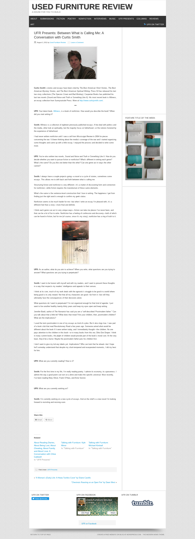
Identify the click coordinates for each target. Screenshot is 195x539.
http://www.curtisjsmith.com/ (91, 100)
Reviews (153, 19)
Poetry (72, 19)
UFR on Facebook (86, 495)
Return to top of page (40, 534)
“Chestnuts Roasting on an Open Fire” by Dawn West (93, 482)
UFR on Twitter (155, 24)
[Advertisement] (144, 70)
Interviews (99, 19)
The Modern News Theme (153, 534)
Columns (141, 19)
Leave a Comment (77, 42)
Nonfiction (85, 19)
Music (112, 19)
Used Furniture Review (82, 6)
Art (32, 24)
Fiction (61, 19)
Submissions (47, 19)
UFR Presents (126, 19)
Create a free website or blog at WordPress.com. (119, 534)
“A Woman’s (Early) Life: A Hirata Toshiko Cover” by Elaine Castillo (63, 478)
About (33, 19)
